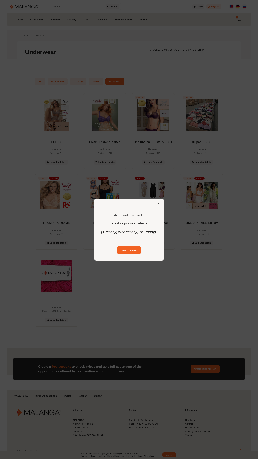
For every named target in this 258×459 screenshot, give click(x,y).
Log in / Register (129, 250)
